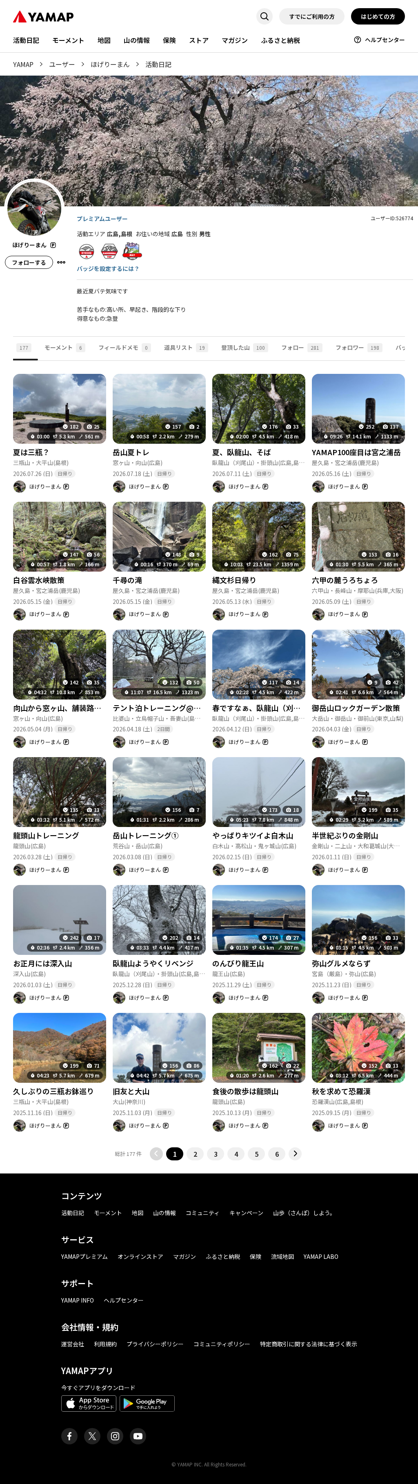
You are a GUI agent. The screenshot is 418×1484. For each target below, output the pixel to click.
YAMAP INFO (77, 1300)
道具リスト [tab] (184, 347)
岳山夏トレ (131, 452)
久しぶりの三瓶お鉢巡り (53, 1091)
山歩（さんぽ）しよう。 (304, 1213)
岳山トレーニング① (146, 835)
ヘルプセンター (385, 40)
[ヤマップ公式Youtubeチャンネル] (138, 1436)
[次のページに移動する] (295, 1153)
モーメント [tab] (63, 347)
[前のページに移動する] (156, 1153)
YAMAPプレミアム (84, 1256)
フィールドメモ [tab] (123, 347)
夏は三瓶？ (31, 452)
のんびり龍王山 (238, 963)
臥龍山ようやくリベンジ (153, 963)
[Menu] (61, 262)
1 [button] (175, 1154)
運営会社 (72, 1344)
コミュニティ (203, 1213)
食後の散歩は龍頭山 (245, 1091)
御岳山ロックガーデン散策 (356, 707)
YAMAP (23, 64)
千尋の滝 (127, 579)
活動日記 (26, 40)
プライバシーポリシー (155, 1344)
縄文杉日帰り (234, 579)
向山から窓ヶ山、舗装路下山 (61, 707)
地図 (104, 40)
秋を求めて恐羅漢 (341, 1091)
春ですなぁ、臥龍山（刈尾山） (263, 707)
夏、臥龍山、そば (241, 452)
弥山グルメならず (341, 963)
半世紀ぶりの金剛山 (345, 835)
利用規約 (105, 1344)
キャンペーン (246, 1213)
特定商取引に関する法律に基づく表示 (308, 1344)
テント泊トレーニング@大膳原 (164, 707)
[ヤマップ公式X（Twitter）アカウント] (92, 1436)
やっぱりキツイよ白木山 (252, 835)
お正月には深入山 (42, 963)
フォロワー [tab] (357, 347)
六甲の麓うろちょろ (345, 579)
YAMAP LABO (321, 1256)
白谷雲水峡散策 (38, 579)
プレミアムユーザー (102, 219)
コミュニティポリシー (221, 1344)
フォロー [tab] (300, 347)
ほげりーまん (110, 64)
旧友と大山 (131, 1091)
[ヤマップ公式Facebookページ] (69, 1436)
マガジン (235, 40)
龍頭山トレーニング (46, 835)
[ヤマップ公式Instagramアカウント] (115, 1436)
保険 (169, 40)
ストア (199, 40)
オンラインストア (140, 1256)
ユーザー (62, 64)
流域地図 (282, 1256)
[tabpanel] (209, 760)
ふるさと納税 (280, 40)
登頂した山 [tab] (243, 347)
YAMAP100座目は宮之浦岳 (356, 452)
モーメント (68, 40)
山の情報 (137, 40)
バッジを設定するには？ (108, 268)
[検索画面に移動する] (264, 16)
